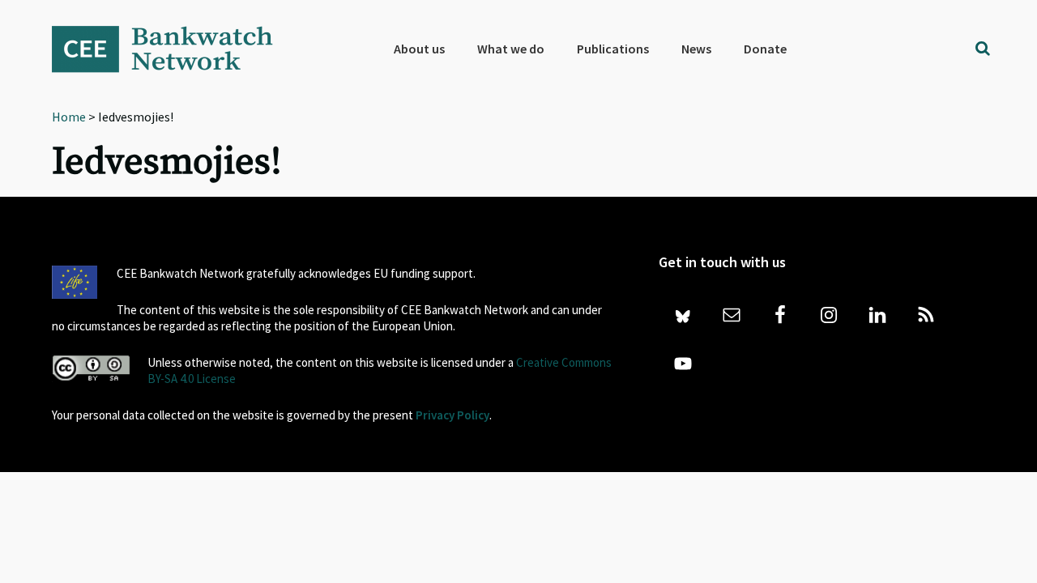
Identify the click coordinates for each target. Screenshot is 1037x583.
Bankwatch (173, 48)
